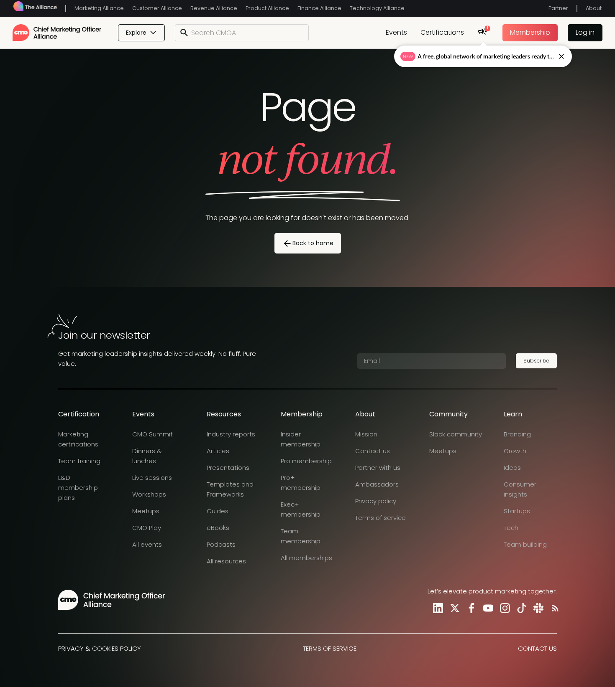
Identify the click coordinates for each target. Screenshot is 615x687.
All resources (226, 561)
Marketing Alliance (99, 8)
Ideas (512, 467)
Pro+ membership (300, 482)
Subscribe (536, 360)
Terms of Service (329, 648)
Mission (366, 434)
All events (147, 544)
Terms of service (380, 517)
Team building (525, 544)
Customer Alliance (157, 8)
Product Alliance (267, 8)
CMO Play (146, 527)
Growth (515, 450)
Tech (511, 527)
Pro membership (306, 460)
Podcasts (221, 544)
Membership (530, 32)
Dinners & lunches (147, 455)
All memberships (306, 557)
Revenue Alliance (213, 8)
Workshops (149, 494)
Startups (517, 511)
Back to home (312, 243)
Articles (218, 450)
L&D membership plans (78, 487)
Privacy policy (375, 501)
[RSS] (553, 608)
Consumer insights (520, 489)
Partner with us (377, 467)
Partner (558, 8)
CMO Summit (152, 434)
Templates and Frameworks (230, 489)
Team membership (300, 536)
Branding (517, 434)
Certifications (442, 32)
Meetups (145, 511)
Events (396, 32)
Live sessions (152, 477)
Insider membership (300, 439)
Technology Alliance (377, 8)
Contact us (372, 450)
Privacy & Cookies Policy (99, 648)
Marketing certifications (78, 439)
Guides (217, 511)
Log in (585, 32)
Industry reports (231, 434)
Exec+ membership (300, 509)
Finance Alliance (319, 8)
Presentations (228, 467)
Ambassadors (377, 484)
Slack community (455, 434)
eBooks (218, 527)
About (594, 8)
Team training (79, 460)
